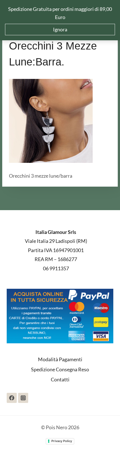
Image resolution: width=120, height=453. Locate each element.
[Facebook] (12, 398)
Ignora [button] (60, 29)
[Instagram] (23, 398)
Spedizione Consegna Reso (60, 369)
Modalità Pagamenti (60, 359)
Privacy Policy (61, 441)
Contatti (60, 379)
